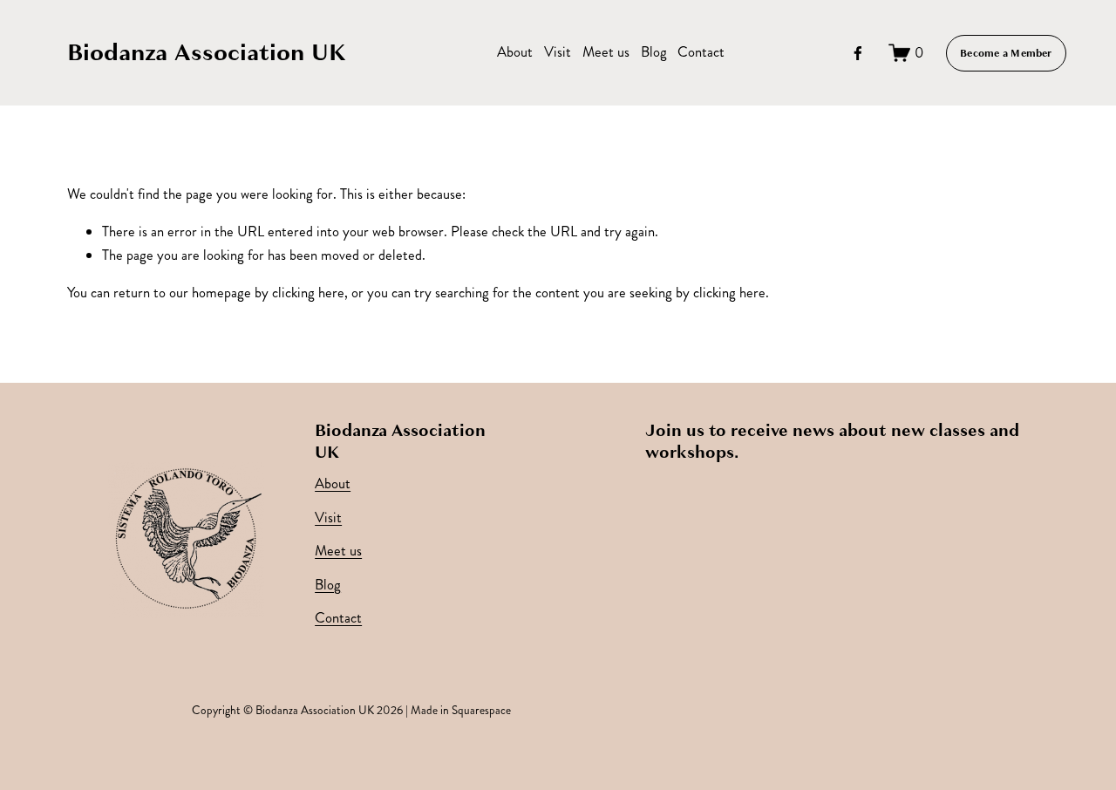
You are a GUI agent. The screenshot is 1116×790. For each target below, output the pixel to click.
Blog (654, 52)
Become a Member (1006, 53)
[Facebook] (858, 53)
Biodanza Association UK (206, 52)
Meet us (605, 52)
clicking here (308, 293)
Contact (701, 52)
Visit (557, 52)
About (515, 52)
